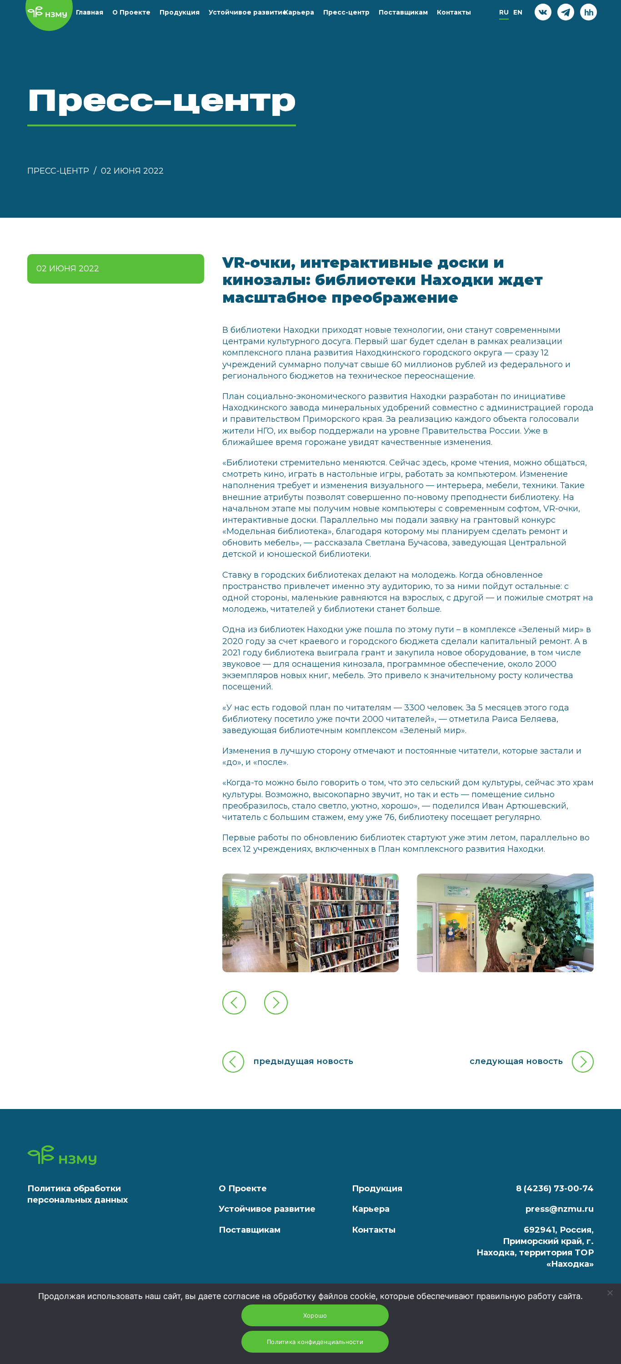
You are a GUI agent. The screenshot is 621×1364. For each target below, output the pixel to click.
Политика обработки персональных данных (77, 1194)
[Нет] (609, 1292)
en (517, 12)
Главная (89, 12)
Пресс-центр (346, 12)
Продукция (180, 12)
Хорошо (315, 1315)
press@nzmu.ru (560, 1209)
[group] (310, 923)
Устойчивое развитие (248, 12)
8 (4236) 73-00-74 (555, 1189)
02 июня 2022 (132, 171)
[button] (234, 1002)
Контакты (454, 12)
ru (504, 12)
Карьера (299, 12)
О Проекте (131, 12)
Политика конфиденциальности (315, 1341)
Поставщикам (403, 12)
